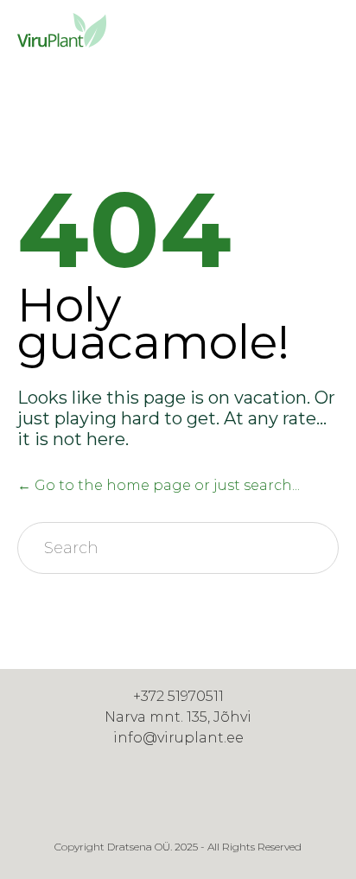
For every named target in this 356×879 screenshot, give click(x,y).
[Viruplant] (60, 30)
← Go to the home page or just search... (158, 485)
